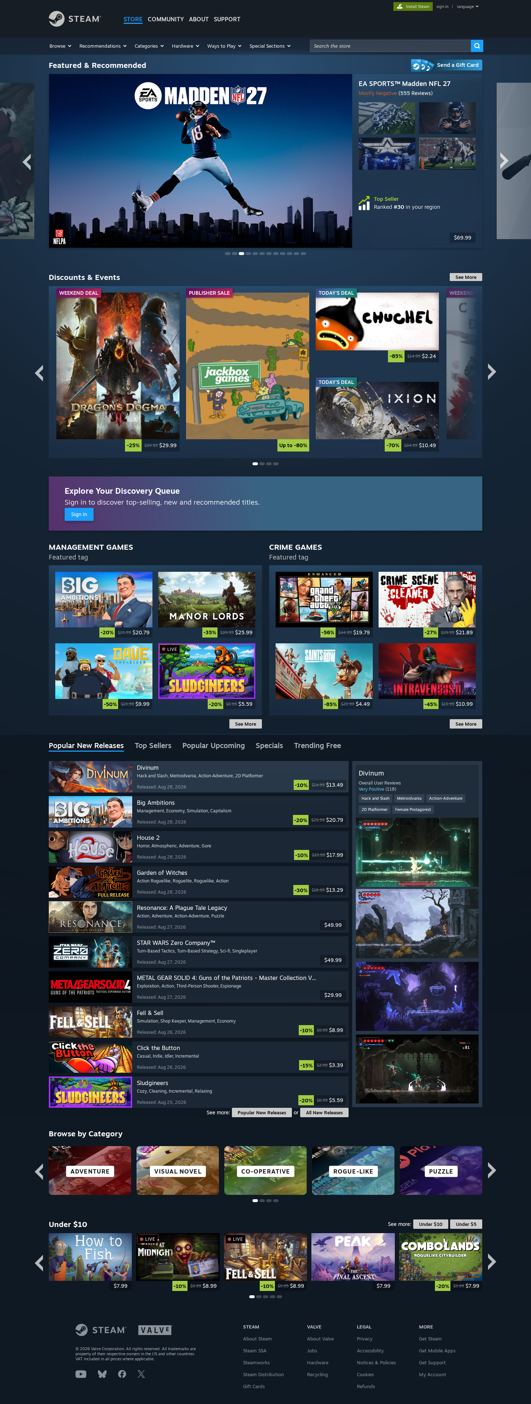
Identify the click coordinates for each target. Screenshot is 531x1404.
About (199, 19)
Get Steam (430, 1339)
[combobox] (390, 46)
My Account (432, 1374)
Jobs (312, 1350)
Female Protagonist (413, 809)
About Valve (320, 1339)
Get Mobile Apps (437, 1350)
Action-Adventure (445, 798)
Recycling (317, 1374)
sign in (442, 6)
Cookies (365, 1374)
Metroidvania (409, 798)
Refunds (366, 1386)
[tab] (86, 746)
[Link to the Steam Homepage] (75, 25)
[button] (61, 46)
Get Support (432, 1362)
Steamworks (256, 1362)
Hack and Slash (375, 798)
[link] (118, 372)
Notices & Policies (376, 1362)
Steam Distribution (263, 1374)
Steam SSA (255, 1350)
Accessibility (370, 1350)
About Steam (257, 1339)
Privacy (364, 1339)
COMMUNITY (166, 19)
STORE (133, 19)
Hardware (317, 1362)
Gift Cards (254, 1386)
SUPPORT (227, 19)
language (465, 6)
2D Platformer (375, 809)
